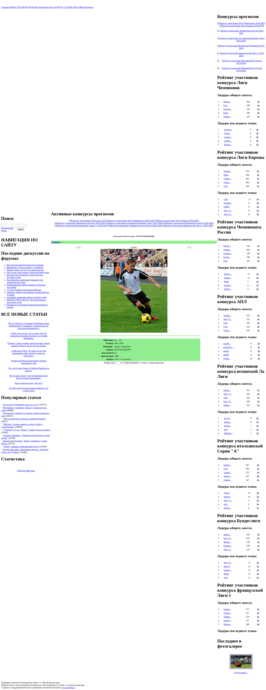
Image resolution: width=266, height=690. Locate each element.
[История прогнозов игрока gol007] (258, 207)
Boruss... (227, 624)
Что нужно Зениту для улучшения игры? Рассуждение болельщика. (28, 377)
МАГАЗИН (78, 7)
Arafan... (227, 116)
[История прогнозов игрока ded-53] (258, 567)
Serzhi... (227, 257)
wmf (225, 323)
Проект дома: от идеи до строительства (25, 270)
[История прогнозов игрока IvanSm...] (258, 109)
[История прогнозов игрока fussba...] (257, 422)
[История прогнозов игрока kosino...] (257, 278)
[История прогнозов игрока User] (258, 106)
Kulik (226, 574)
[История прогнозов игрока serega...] (258, 508)
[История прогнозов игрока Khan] (258, 113)
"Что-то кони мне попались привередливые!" (24, 419)
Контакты (88, 7)
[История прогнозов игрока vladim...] (257, 141)
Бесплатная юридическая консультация (25, 265)
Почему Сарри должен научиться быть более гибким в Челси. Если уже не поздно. (28, 344)
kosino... (228, 278)
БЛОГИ (24, 7)
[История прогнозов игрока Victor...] (257, 134)
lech (226, 429)
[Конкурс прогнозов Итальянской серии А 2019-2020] (81, 225)
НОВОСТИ (14, 7)
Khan (225, 113)
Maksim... (228, 433)
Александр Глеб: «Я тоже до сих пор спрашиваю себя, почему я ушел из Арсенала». (28, 353)
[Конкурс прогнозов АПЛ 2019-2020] (134, 223)
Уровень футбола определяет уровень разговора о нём (28, 362)
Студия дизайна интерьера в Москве (24, 290)
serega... (227, 508)
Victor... (227, 133)
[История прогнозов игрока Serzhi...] (258, 257)
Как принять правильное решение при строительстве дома (25, 281)
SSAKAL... (228, 347)
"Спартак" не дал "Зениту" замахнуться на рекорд (26, 430)
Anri (226, 577)
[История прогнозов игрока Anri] (258, 578)
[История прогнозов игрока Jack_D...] (258, 214)
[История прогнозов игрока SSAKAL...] (259, 347)
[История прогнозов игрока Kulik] (258, 574)
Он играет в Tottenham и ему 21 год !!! (21, 405)
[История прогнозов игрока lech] (257, 430)
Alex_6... (228, 210)
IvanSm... (227, 109)
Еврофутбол (43, 7)
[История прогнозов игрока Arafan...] (258, 117)
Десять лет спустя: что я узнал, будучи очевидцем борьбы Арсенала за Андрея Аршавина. (28, 336)
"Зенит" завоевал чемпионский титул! (21, 446)
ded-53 (227, 566)
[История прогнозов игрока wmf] (258, 323)
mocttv (226, 351)
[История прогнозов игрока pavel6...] (257, 285)
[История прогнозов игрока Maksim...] (257, 433)
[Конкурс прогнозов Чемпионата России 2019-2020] (80, 223)
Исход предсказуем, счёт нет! (29, 383)
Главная (5, 7)
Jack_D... (228, 214)
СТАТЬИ (68, 7)
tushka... (227, 405)
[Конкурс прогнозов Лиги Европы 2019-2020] (176, 220)
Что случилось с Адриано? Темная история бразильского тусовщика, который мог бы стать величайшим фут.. (28, 326)
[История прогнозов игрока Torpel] (258, 493)
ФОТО (60, 7)
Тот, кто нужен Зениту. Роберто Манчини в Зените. (28, 369)
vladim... (228, 141)
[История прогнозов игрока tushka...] (258, 405)
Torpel (226, 493)
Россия (52, 7)
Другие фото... (241, 672)
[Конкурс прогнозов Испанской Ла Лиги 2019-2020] (188, 223)
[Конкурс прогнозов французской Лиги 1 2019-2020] (187, 225)
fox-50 (227, 418)
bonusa (227, 497)
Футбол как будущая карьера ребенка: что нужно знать (28, 389)
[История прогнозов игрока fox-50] (257, 418)
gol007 (227, 207)
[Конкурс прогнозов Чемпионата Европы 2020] (87, 220)
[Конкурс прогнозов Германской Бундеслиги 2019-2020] (135, 225)
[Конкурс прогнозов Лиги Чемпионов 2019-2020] (130, 220)
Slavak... (227, 102)
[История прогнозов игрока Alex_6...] (258, 211)
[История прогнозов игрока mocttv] (259, 351)
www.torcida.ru (68, 687)
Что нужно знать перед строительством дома (28, 272)
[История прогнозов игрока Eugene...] (258, 546)
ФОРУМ (33, 7)
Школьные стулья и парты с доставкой (25, 267)
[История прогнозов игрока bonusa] (258, 497)
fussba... (227, 422)
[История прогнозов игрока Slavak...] (258, 102)
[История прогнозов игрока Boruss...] (258, 624)
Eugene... (227, 546)
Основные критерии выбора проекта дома (27, 297)
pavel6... (228, 285)
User (225, 105)
